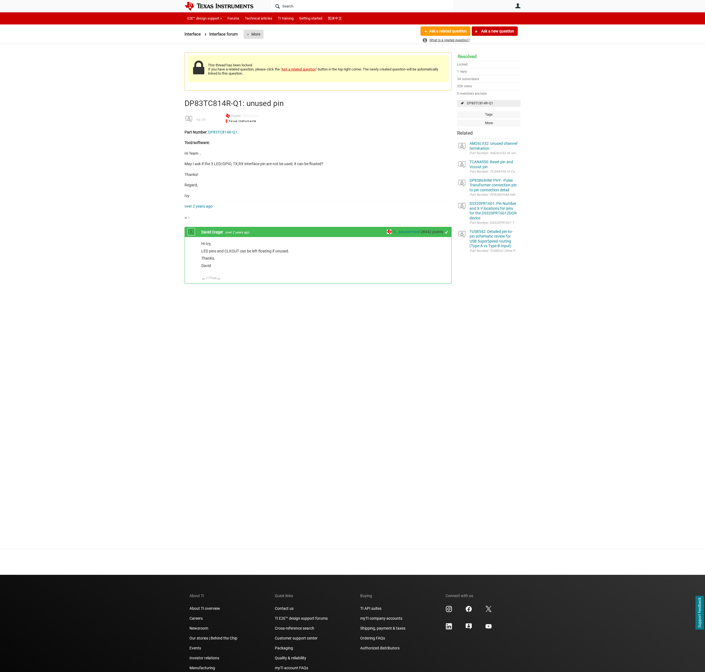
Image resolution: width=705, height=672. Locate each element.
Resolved (467, 56)
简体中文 (335, 18)
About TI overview (204, 608)
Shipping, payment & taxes (382, 628)
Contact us (284, 608)
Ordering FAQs (372, 638)
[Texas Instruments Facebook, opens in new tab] (468, 611)
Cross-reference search (294, 628)
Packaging (284, 648)
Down (218, 279)
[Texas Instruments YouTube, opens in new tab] (488, 628)
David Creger (212, 232)
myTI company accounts (381, 618)
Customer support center (296, 638)
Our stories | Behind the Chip (213, 638)
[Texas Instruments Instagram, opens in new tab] (449, 611)
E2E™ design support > (204, 18)
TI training (286, 18)
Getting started (310, 18)
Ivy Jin (201, 119)
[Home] (223, 6)
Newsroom (198, 628)
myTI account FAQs (291, 668)
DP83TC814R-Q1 (480, 103)
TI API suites (370, 608)
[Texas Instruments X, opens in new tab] (488, 611)
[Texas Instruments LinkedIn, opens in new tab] (449, 628)
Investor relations (204, 658)
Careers (196, 618)
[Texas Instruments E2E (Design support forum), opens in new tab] (468, 628)
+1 (446, 232)
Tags (489, 114)
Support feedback (699, 613)
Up (203, 279)
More (255, 34)
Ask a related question (448, 31)
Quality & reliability (290, 658)
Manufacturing (202, 668)
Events (195, 648)
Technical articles (258, 18)
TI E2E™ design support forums (301, 618)
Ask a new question (497, 31)
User (517, 6)
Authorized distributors (380, 648)
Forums (233, 18)
